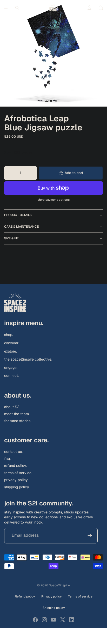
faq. (7, 458)
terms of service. (18, 472)
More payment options (53, 199)
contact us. (13, 451)
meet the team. (17, 414)
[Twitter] (62, 620)
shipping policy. (17, 486)
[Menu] (6, 8)
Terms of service (80, 596)
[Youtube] (53, 620)
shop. (8, 334)
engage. (10, 367)
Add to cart (74, 172)
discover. (11, 343)
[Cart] (100, 7)
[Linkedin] (72, 620)
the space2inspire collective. (28, 359)
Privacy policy (51, 596)
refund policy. (15, 465)
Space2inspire (59, 585)
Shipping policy (54, 608)
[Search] (17, 7)
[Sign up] (89, 535)
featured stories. (17, 420)
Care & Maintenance (21, 227)
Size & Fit (11, 238)
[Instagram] (44, 620)
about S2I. (12, 407)
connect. (11, 375)
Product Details (18, 215)
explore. (10, 351)
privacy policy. (16, 479)
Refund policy (25, 596)
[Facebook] (35, 620)
